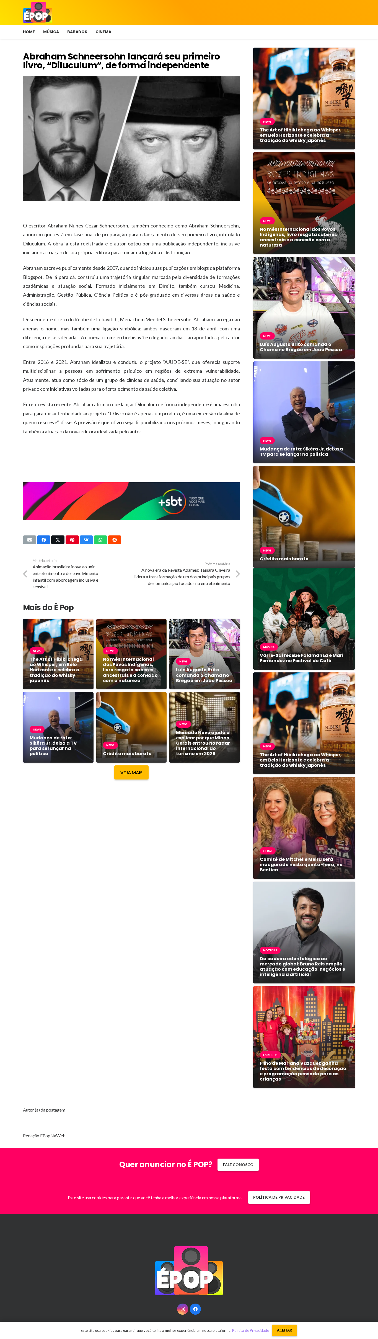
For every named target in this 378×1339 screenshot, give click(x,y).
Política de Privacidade (250, 1330)
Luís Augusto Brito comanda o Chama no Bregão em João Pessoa (204, 675)
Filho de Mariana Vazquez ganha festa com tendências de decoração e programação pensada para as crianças (303, 1071)
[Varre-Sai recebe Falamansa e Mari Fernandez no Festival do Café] (304, 571)
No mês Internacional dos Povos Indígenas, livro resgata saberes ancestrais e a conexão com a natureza (130, 670)
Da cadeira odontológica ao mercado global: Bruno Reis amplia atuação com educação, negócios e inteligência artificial (302, 966)
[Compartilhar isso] (43, 539)
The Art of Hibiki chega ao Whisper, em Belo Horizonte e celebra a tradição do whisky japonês (56, 670)
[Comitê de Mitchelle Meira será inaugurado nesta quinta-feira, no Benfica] (304, 781)
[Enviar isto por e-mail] (29, 539)
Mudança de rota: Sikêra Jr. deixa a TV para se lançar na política (53, 746)
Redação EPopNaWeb (44, 1135)
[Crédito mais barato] (131, 696)
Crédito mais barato (127, 753)
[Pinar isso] (72, 539)
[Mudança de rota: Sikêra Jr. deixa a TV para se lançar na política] (58, 696)
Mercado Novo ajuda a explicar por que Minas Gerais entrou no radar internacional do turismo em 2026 (203, 743)
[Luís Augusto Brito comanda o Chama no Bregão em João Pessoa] (204, 623)
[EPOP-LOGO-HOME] (37, 12)
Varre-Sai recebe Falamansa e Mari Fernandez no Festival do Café (301, 658)
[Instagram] (182, 1309)
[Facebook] (195, 1309)
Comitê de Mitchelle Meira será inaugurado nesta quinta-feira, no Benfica (301, 864)
